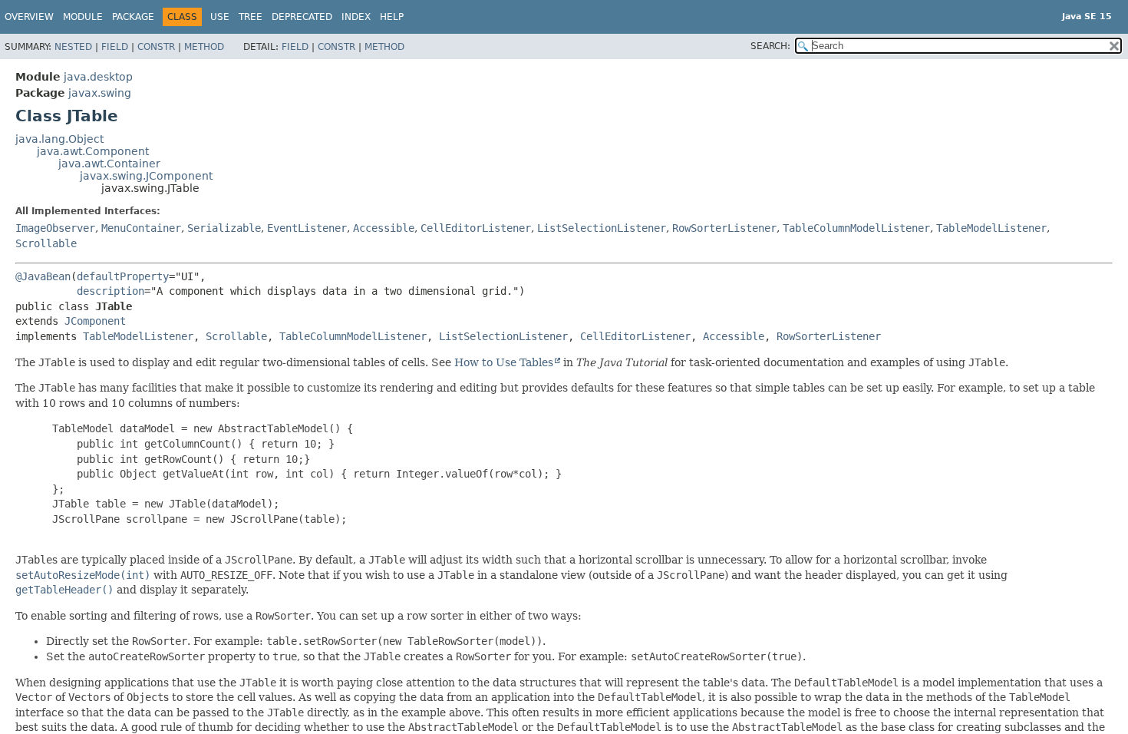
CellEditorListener (476, 228)
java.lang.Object (59, 139)
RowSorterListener (724, 228)
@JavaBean (43, 276)
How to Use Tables (503, 362)
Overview (29, 17)
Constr (156, 46)
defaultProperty (123, 276)
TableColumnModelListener (856, 228)
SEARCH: (770, 46)
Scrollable (46, 243)
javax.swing (99, 93)
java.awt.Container (109, 163)
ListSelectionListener (601, 228)
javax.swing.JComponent (146, 176)
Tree (250, 17)
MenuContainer (141, 228)
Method (204, 46)
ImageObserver (55, 228)
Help (392, 17)
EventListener (307, 228)
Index (356, 17)
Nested (73, 46)
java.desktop (98, 77)
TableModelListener (991, 228)
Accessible (383, 228)
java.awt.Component (93, 151)
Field (114, 46)
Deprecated (302, 17)
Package (133, 17)
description (110, 291)
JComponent (95, 321)
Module (83, 17)
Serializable (224, 228)
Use (219, 17)
